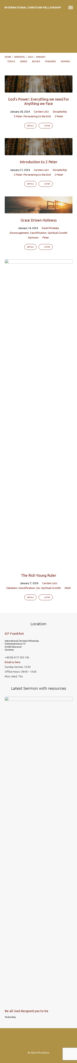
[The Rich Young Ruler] (38, 566)
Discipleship (60, 111)
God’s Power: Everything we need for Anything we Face (38, 101)
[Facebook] (31, 1041)
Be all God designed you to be (26, 1011)
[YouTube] (54, 1041)
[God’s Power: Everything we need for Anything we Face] (38, 90)
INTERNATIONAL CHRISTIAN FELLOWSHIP (32, 7)
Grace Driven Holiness (39, 220)
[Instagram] (23, 1041)
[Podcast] (39, 1041)
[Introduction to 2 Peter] (38, 152)
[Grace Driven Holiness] (38, 210)
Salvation (11, 587)
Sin (38, 587)
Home (8, 57)
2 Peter (59, 116)
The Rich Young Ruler (38, 575)
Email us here (12, 662)
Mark (68, 587)
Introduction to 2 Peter (38, 162)
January (41, 57)
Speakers (50, 61)
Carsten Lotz (41, 111)
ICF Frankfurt (14, 633)
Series (24, 61)
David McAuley (50, 228)
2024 (30, 57)
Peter (46, 237)
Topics (11, 61)
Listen (47, 126)
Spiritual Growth (57, 232)
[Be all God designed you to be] (38, 1003)
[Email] (46, 1041)
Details (30, 126)
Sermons (19, 57)
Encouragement (19, 232)
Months (65, 61)
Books (36, 61)
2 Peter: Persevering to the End (32, 116)
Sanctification (38, 232)
